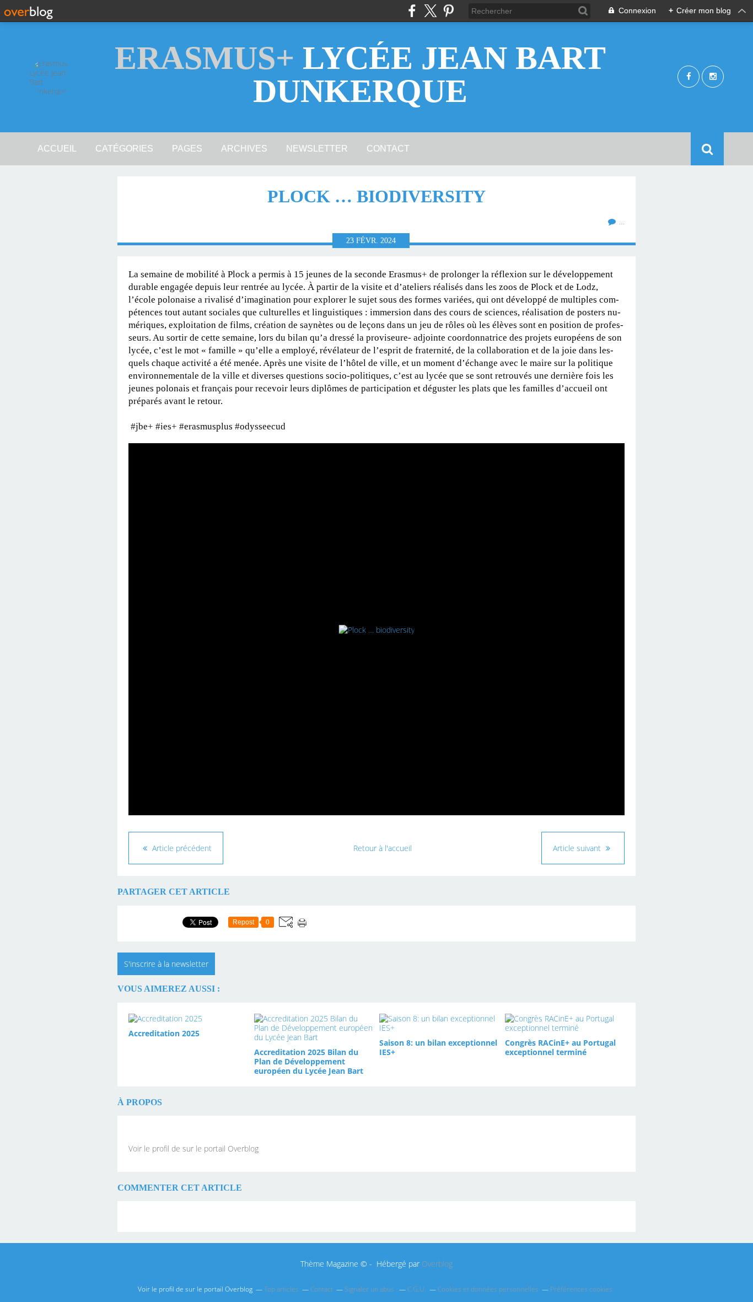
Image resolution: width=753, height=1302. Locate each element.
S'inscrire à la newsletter (166, 964)
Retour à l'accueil (382, 848)
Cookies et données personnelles (488, 1289)
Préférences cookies (581, 1289)
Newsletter (317, 148)
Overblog (437, 1263)
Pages (187, 148)
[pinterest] (448, 10)
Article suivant (578, 848)
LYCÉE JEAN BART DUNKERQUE (360, 74)
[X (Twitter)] (430, 10)
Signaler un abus (370, 1289)
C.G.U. (416, 1289)
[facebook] (412, 10)
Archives (244, 148)
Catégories (124, 148)
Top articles (281, 1289)
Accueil (57, 148)
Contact (388, 148)
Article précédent (181, 848)
